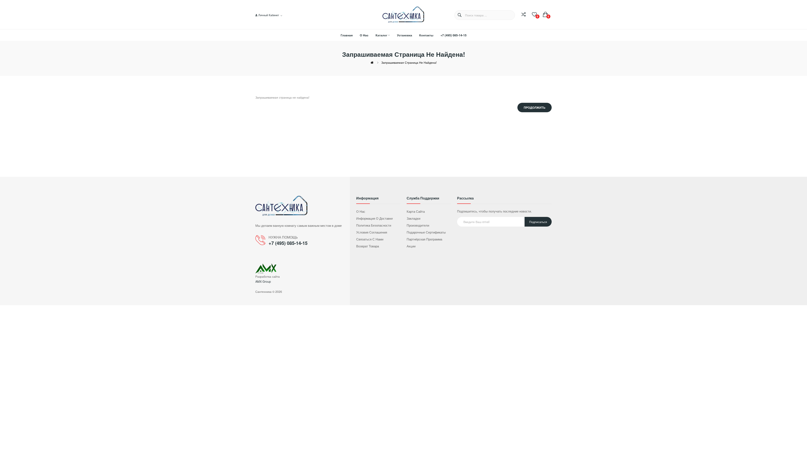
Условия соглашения (371, 232)
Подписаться (538, 222)
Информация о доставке (374, 218)
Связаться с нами (369, 239)
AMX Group (263, 281)
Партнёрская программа (424, 239)
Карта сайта (416, 211)
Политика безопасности (373, 225)
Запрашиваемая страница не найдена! (409, 62)
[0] (534, 14)
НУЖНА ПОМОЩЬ (283, 237)
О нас (360, 211)
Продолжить (534, 107)
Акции (411, 246)
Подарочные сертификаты (426, 232)
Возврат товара (367, 246)
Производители (418, 225)
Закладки (413, 218)
